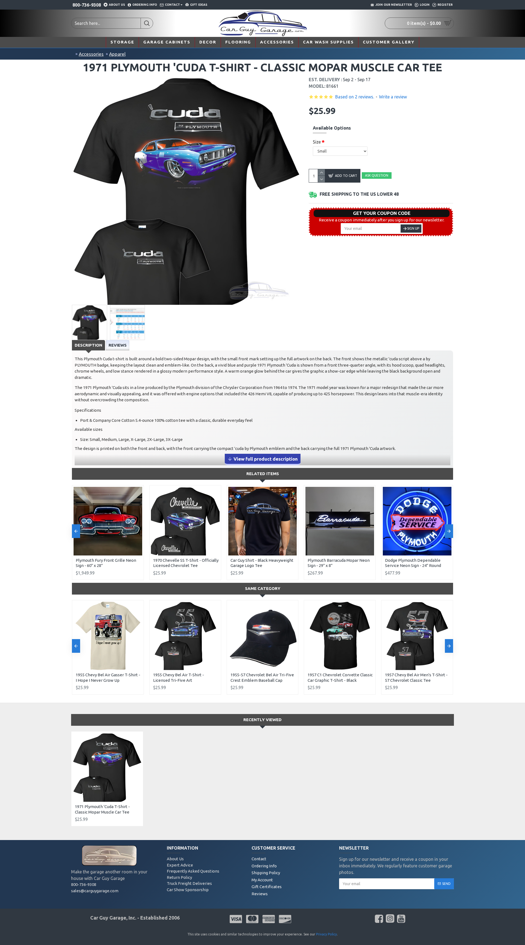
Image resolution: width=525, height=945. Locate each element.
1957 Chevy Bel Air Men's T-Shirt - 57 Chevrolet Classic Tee (416, 677)
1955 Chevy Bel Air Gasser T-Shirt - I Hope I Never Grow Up (108, 677)
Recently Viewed (262, 719)
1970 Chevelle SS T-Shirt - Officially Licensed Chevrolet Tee (185, 563)
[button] (76, 531)
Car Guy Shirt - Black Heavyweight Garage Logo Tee (262, 563)
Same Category (262, 588)
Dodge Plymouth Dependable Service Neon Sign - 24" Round (413, 563)
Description (88, 345)
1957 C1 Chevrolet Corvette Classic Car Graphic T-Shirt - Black (340, 677)
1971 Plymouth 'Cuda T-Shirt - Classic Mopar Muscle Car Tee (102, 809)
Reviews (118, 345)
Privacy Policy (326, 934)
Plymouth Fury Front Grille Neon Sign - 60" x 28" (106, 563)
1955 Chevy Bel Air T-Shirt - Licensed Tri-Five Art (178, 677)
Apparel (117, 54)
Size (317, 141)
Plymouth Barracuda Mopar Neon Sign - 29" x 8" (339, 563)
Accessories (91, 54)
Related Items (262, 473)
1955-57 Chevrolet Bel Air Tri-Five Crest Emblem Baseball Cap (262, 677)
